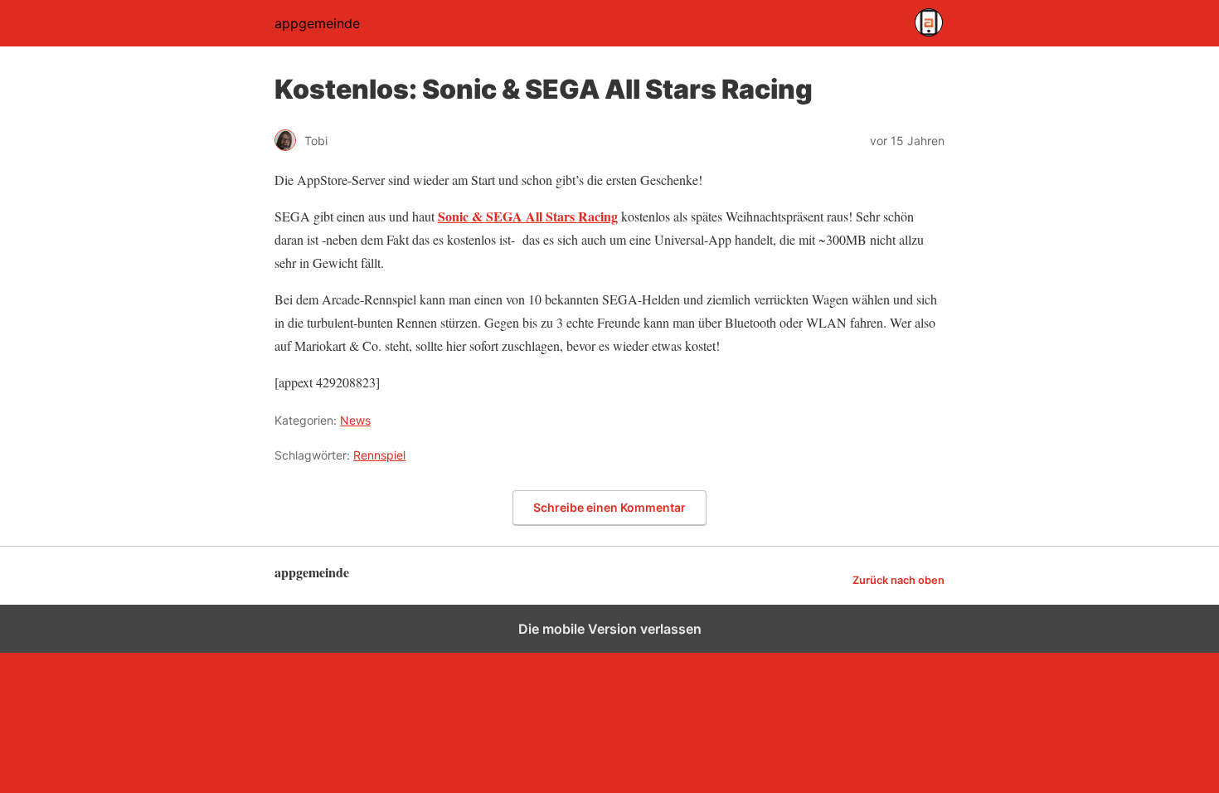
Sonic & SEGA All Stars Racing (528, 216)
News (355, 420)
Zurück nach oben (898, 580)
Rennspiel (379, 455)
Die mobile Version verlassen (610, 628)
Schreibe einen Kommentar (609, 507)
